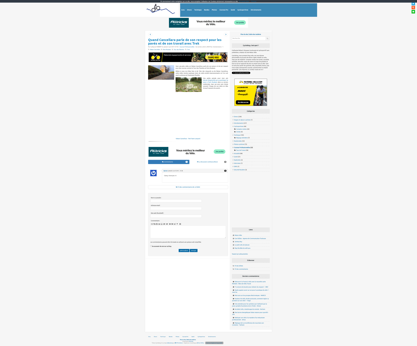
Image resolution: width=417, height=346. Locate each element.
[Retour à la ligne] (167, 224)
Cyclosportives (238, 126)
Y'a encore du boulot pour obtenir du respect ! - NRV (251, 287)
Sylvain (166, 171)
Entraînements (238, 123)
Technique (237, 135)
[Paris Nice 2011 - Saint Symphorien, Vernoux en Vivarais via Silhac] (150, 34)
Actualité (237, 153)
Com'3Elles (201, 343)
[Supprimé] (159, 224)
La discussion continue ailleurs (212, 162)
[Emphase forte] (152, 224)
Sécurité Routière (239, 170)
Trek (188, 49)
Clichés (238, 132)
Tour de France (241, 150)
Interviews (237, 163)
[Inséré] (157, 224)
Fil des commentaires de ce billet (188, 187)
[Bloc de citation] (177, 224)
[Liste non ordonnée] (170, 224)
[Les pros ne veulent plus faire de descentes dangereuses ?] (226, 34)
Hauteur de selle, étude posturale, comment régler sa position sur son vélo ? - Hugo (250, 300)
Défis (235, 166)
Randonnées (238, 141)
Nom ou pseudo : (156, 198)
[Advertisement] (188, 98)
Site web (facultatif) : (157, 213)
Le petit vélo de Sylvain (242, 245)
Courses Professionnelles (187, 47)
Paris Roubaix (167, 49)
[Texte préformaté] (175, 224)
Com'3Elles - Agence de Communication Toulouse (250, 238)
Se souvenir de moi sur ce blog (161, 246)
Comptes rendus (241, 129)
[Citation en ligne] (162, 224)
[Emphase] (154, 224)
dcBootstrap (170, 343)
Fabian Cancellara (155, 49)
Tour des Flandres (179, 49)
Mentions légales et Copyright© (214, 343)
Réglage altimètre (242, 138)
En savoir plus (244, 1)
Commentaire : (155, 221)
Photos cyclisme (239, 144)
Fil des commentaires (241, 269)
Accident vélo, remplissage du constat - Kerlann (250, 309)
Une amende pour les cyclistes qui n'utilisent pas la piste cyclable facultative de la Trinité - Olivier (249, 305)
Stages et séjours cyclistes (242, 120)
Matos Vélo (238, 235)
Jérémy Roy (238, 242)
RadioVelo (237, 160)
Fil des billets (239, 266)
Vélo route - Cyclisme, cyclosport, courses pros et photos (161, 9)
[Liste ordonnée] (172, 224)
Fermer (253, 1)
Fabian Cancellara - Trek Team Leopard (188, 139)
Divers (236, 117)
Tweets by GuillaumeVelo (240, 254)
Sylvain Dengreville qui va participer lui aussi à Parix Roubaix (215, 81)
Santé (236, 157)
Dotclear (191, 341)
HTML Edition (179, 343)
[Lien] (180, 224)
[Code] (164, 224)
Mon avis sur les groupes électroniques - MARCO (250, 295)
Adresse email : (156, 205)
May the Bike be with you (242, 248)
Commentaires (175, 162)
